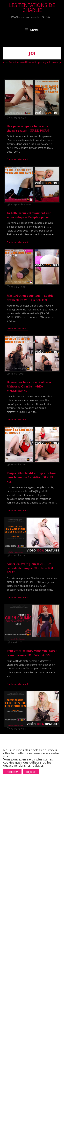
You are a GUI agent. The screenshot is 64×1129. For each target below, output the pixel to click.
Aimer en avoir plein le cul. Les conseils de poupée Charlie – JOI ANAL (30, 568)
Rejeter (30, 772)
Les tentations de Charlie (32, 7)
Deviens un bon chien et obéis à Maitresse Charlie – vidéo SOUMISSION (29, 386)
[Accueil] (4, 62)
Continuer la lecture (17, 159)
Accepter (12, 772)
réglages (38, 765)
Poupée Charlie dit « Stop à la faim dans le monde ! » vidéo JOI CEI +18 (32, 477)
